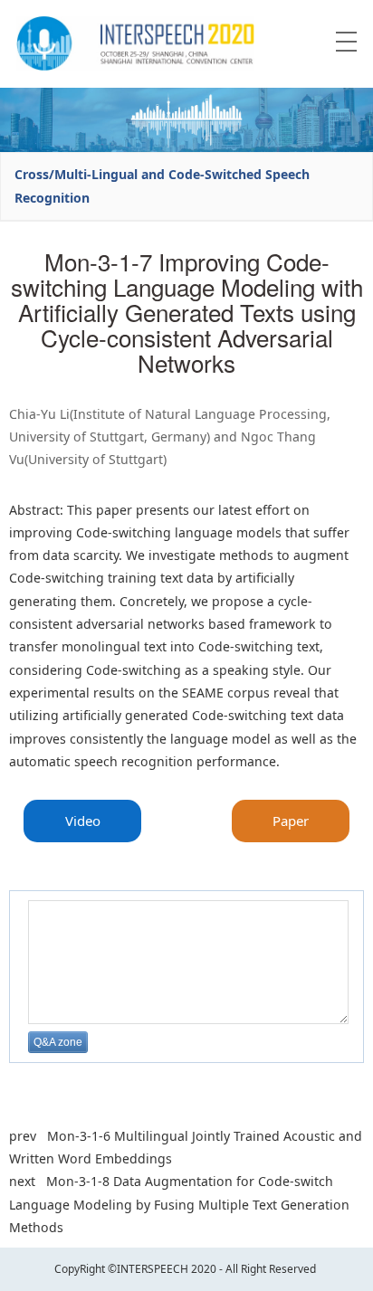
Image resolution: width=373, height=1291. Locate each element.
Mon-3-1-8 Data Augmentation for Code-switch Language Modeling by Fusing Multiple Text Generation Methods (179, 1204)
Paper (291, 821)
